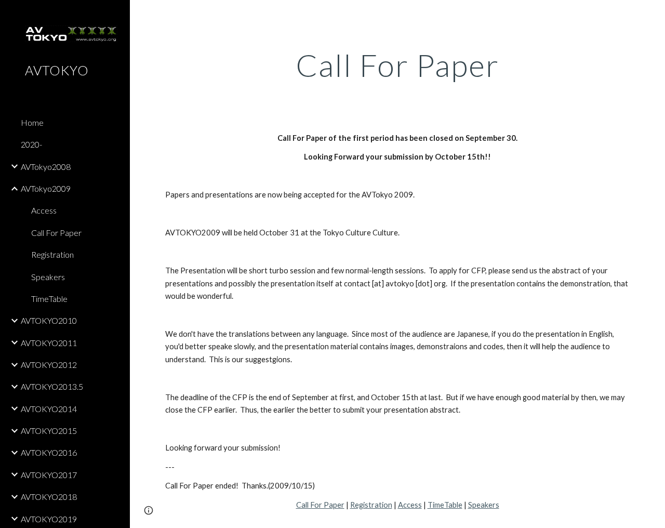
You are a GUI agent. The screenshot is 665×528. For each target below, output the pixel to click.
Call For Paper (320, 504)
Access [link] (44, 210)
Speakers (483, 504)
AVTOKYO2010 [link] (49, 320)
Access (410, 504)
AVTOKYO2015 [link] (49, 430)
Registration (371, 504)
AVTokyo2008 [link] (46, 166)
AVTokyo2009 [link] (46, 188)
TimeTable (445, 504)
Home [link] (32, 122)
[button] (652, 14)
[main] (397, 65)
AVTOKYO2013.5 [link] (52, 386)
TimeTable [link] (49, 298)
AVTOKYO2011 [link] (49, 343)
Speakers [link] (48, 277)
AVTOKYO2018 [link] (49, 496)
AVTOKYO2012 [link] (49, 364)
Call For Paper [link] (56, 232)
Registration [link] (52, 254)
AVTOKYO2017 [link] (49, 475)
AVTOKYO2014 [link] (49, 409)
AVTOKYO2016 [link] (49, 452)
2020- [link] (31, 144)
